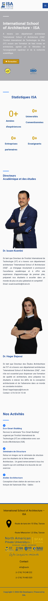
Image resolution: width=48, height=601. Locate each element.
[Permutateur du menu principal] (45, 5)
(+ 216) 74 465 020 (24, 577)
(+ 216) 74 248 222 (24, 572)
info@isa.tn (24, 567)
